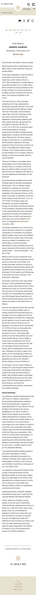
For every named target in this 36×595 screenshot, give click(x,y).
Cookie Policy (18, 586)
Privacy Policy (18, 589)
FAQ (18, 581)
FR (22, 30)
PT (21, 33)
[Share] (32, 21)
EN (14, 30)
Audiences (5, 13)
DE (10, 30)
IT (30, 30)
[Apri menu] (33, 4)
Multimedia (18, 54)
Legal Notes (18, 584)
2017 (11, 13)
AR (6, 30)
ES (19, 30)
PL (17, 33)
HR (26, 30)
